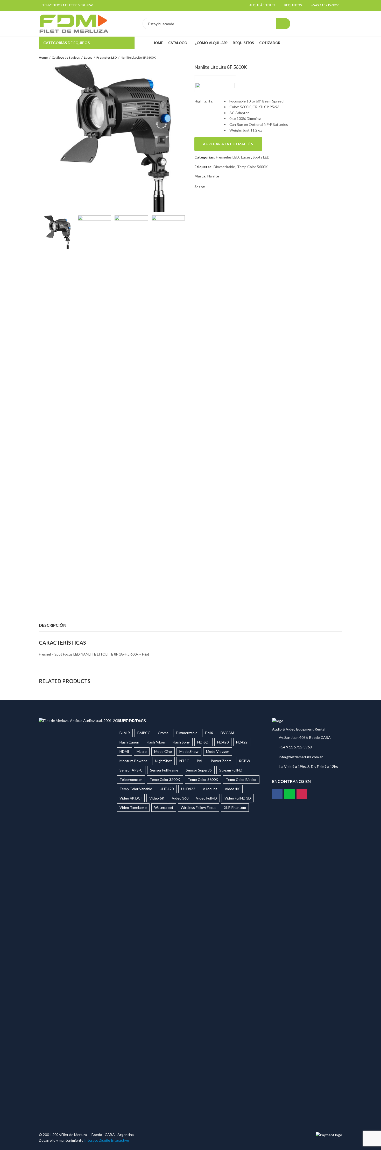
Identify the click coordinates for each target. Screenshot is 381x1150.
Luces (88, 57)
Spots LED (261, 157)
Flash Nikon (156, 742)
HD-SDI (203, 742)
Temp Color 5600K (252, 166)
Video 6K (156, 798)
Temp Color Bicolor (241, 779)
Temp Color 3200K (165, 779)
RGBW (244, 761)
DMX (209, 733)
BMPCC (143, 733)
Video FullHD (206, 798)
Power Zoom (221, 761)
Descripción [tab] (52, 625)
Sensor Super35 (199, 770)
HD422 (242, 742)
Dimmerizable (224, 166)
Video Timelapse (133, 807)
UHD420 (167, 789)
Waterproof (163, 807)
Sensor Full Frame (164, 770)
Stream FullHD (230, 770)
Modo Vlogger (217, 751)
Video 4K (232, 789)
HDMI (124, 751)
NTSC (184, 761)
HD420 (223, 742)
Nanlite (213, 176)
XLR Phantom (235, 807)
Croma (163, 733)
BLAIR (124, 733)
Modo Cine (163, 751)
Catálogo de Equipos (66, 57)
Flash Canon (129, 742)
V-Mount (210, 789)
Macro (142, 751)
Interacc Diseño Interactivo (106, 1140)
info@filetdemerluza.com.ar (301, 757)
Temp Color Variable (135, 789)
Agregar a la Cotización (228, 144)
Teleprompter (130, 779)
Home (43, 57)
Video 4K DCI (130, 798)
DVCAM (227, 733)
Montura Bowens (133, 761)
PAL (200, 761)
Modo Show (189, 751)
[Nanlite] (215, 84)
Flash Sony (181, 742)
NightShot (163, 761)
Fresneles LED (106, 57)
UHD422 (188, 789)
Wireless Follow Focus (198, 807)
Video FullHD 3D (237, 798)
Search (283, 23)
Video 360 (180, 798)
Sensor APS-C (131, 770)
